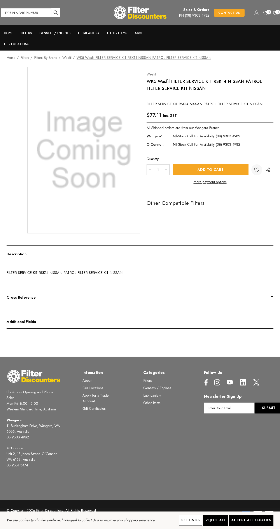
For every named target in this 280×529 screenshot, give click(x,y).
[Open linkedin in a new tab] (243, 382)
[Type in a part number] (55, 12)
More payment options (210, 181)
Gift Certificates (94, 408)
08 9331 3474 (17, 465)
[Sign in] (256, 12)
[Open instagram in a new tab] (216, 382)
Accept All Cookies (251, 520)
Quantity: (153, 158)
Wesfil (151, 74)
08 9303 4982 (18, 437)
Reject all (215, 520)
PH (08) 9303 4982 (194, 15)
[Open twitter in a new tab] (256, 382)
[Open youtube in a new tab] (230, 382)
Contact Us (229, 13)
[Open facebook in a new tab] (205, 382)
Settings (190, 520)
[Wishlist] (256, 169)
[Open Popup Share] (267, 169)
